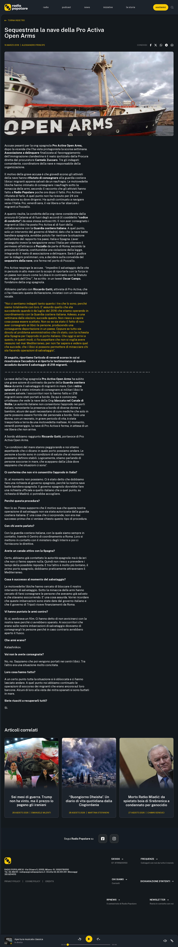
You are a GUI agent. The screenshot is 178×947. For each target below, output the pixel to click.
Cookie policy (32, 881)
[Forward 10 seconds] (98, 939)
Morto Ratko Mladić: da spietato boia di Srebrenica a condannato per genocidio (146, 801)
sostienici (160, 7)
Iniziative (108, 7)
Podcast (66, 7)
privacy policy (12, 881)
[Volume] (165, 940)
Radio (46, 7)
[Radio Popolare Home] (16, 7)
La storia (130, 7)
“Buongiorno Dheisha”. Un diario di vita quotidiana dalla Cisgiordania (89, 801)
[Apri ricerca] (172, 7)
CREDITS (49, 881)
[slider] (68, 945)
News (87, 7)
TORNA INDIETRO (16, 20)
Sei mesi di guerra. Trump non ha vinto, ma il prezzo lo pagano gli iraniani (31, 801)
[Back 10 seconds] (79, 939)
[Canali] (172, 940)
